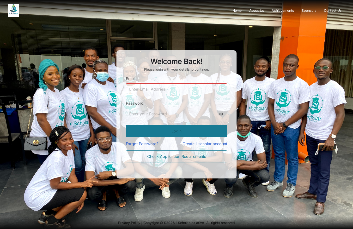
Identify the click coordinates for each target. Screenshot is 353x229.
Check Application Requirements (176, 156)
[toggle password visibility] (221, 114)
